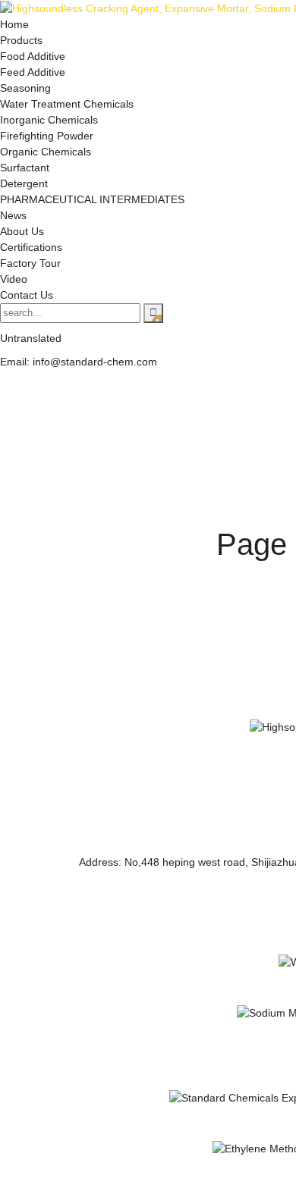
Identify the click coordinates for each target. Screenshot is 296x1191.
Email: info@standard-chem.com (78, 362)
